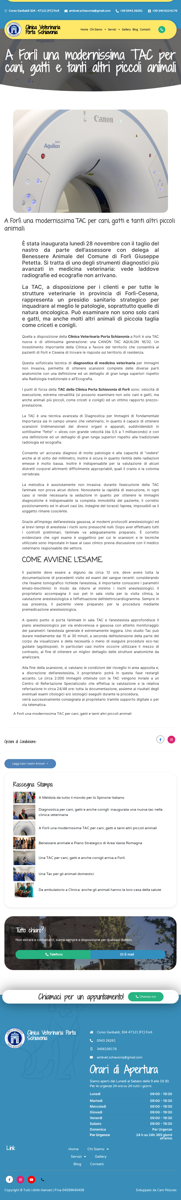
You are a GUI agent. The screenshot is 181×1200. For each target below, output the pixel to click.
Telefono (56, 954)
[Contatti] (42, 1179)
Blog (135, 29)
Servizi (112, 29)
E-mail (129, 954)
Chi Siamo (96, 29)
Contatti (145, 29)
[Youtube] (31, 1179)
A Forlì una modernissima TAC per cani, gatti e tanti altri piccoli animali (72, 713)
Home (84, 29)
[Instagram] (171, 739)
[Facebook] (160, 739)
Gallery (126, 29)
